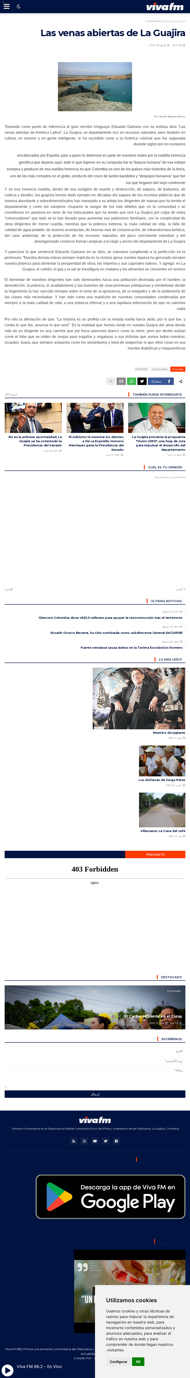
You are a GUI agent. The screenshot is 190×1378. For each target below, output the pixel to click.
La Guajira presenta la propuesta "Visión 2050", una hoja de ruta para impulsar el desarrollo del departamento (158, 443)
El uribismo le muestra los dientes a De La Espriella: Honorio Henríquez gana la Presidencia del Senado (96, 443)
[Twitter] (142, 381)
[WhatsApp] (131, 381)
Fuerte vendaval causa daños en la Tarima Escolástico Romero (132, 647)
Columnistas (153, 21)
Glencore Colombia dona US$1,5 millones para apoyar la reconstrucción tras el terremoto (110, 617)
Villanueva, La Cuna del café (162, 831)
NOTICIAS (141, 369)
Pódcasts (155, 854)
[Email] (121, 381)
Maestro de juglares (169, 732)
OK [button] (138, 1362)
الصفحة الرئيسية (174, 21)
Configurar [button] (118, 1362)
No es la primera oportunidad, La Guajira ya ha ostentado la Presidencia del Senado (35, 441)
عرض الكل (11, 394)
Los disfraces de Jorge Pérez (162, 780)
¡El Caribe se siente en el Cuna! (153, 1016)
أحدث (179, 589)
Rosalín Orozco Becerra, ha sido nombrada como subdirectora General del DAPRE (117, 633)
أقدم (10, 589)
